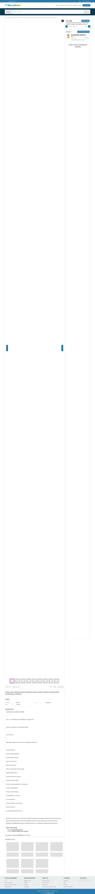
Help (65, 882)
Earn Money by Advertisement (49, 886)
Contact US (44, 884)
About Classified (46, 880)
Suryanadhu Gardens (78, 35)
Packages (66, 880)
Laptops (26, 884)
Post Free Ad (86, 5)
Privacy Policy (45, 882)
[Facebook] (5, 0)
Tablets (25, 882)
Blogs (75, 5)
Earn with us (69, 5)
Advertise (62, 5)
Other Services (20, 17)
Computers (26, 886)
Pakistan (75, 26)
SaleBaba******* (12, 1)
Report (54, 686)
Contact (79, 5)
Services (14, 17)
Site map (66, 884)
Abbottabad (10, 17)
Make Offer (85, 20)
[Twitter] (7, 0)
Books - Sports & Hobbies (10, 884)
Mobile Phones (27, 880)
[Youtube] (89, 880)
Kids (6, 880)
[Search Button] (89, 12)
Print (51, 686)
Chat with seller (83, 31)
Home (57, 5)
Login (84, 1)
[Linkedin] (86, 880)
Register (87, 1)
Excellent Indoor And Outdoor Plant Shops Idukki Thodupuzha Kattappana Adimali (39, 17)
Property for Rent (9, 882)
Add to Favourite (61, 686)
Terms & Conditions (68, 886)
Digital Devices (8, 886)
